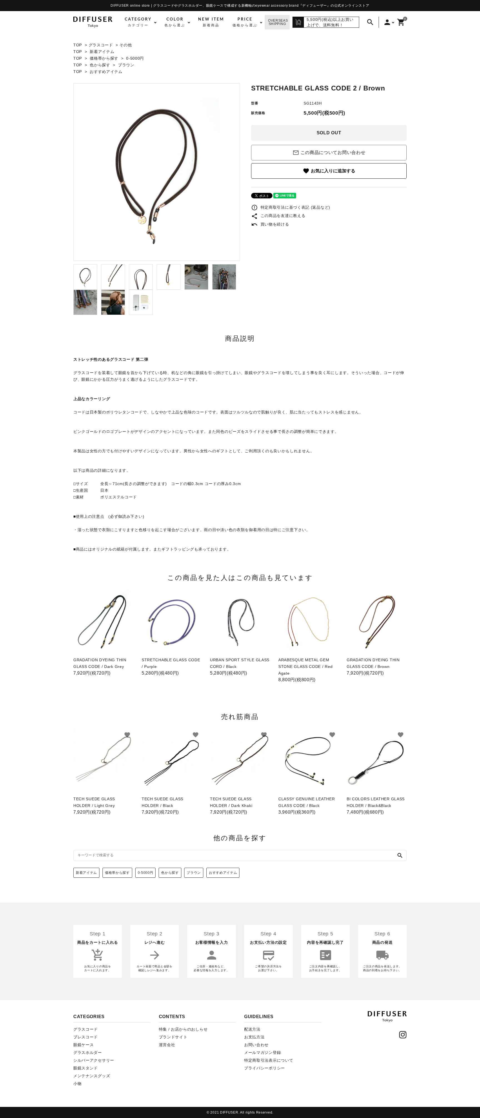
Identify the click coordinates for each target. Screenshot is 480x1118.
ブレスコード (85, 1037)
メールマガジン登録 (262, 1052)
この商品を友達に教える (278, 215)
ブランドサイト (173, 1037)
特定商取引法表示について (268, 1060)
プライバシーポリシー (264, 1068)
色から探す (100, 65)
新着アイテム (102, 51)
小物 (77, 1083)
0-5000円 (135, 58)
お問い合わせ (256, 1045)
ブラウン (126, 65)
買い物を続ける (270, 224)
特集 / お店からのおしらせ (183, 1029)
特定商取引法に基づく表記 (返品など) (290, 207)
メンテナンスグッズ (91, 1076)
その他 (125, 45)
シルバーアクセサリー (93, 1060)
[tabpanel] (156, 172)
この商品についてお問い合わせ (329, 152)
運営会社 (167, 1045)
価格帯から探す (104, 58)
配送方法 (252, 1029)
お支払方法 (254, 1037)
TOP (77, 45)
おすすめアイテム (106, 71)
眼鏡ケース (83, 1045)
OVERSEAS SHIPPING (278, 22)
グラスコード (101, 45)
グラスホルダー (87, 1052)
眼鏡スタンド (85, 1068)
